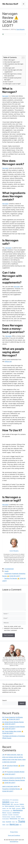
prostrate (18, 816)
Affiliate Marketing (6, 799)
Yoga (20, 824)
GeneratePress (14, 841)
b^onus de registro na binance (11, 778)
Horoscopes (18, 808)
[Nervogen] (14, 34)
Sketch (22, 818)
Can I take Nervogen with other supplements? (13, 71)
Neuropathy (9, 812)
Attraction (12, 802)
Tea (16, 821)
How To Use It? (9, 81)
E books (22, 806)
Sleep (3, 821)
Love (11, 810)
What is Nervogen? (9, 60)
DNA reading (17, 806)
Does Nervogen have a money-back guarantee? (13, 75)
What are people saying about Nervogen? (12, 78)
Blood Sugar (6, 804)
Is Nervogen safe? (10, 68)
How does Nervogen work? (12, 62)
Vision (3, 824)
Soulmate (8, 821)
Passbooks (13, 816)
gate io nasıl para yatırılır (10, 786)
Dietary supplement (9, 806)
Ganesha (4, 808)
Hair (10, 808)
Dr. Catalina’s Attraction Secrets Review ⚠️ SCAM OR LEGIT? (13, 780)
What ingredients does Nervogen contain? (14, 65)
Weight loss (14, 824)
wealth (7, 824)
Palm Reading (16, 814)
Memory (4, 812)
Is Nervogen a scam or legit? (13, 83)
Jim (3, 754)
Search (4, 700)
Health (6, 571)
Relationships (13, 818)
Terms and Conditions (14, 835)
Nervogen (5, 96)
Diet (3, 806)
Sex (19, 818)
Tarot (13, 821)
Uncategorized (9, 569)
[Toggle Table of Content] (22, 57)
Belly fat (16, 802)
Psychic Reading (5, 818)
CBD (12, 804)
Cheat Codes (16, 804)
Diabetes (22, 804)
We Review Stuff (10, 4)
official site (8, 361)
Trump (21, 821)
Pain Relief (10, 814)
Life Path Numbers (6, 810)
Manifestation (18, 810)
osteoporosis (4, 814)
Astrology (5, 802)
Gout (7, 808)
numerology (16, 812)
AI (11, 799)
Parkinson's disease (6, 816)
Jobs (23, 808)
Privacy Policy (14, 832)
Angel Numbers (15, 799)
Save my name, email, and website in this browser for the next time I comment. (13, 628)
